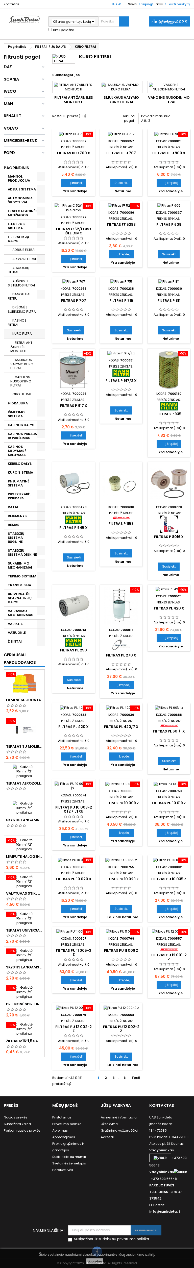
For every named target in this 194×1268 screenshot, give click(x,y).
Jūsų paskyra (116, 1105)
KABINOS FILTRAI (17, 322)
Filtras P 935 (169, 414)
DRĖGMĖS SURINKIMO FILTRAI (22, 309)
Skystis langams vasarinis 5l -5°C (24, 967)
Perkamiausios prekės (22, 1130)
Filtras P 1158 (121, 523)
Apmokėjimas (63, 1137)
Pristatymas (61, 1117)
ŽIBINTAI (15, 641)
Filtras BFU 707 (121, 153)
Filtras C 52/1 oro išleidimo (73, 231)
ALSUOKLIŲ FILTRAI (18, 270)
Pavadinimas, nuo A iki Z (156, 119)
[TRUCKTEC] (121, 645)
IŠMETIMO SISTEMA (16, 414)
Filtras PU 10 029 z (121, 879)
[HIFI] (121, 518)
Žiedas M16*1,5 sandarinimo (24, 1041)
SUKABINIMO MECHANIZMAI (20, 565)
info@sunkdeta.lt (164, 1211)
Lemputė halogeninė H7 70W (24, 857)
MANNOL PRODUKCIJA (19, 178)
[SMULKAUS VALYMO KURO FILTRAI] (121, 87)
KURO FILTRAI (22, 333)
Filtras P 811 (169, 300)
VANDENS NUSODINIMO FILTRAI (20, 381)
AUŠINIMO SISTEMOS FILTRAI (21, 283)
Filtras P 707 (73, 300)
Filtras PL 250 (73, 650)
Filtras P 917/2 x (121, 380)
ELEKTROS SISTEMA (16, 226)
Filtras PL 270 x (121, 655)
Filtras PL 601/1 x (169, 731)
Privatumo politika (67, 1123)
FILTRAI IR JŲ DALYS (18, 238)
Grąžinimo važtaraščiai (119, 1130)
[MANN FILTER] (121, 373)
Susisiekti (121, 183)
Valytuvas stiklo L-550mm (24, 893)
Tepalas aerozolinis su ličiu (24, 783)
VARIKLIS (15, 623)
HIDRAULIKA (18, 403)
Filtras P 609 (168, 224)
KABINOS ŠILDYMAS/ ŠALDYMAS (17, 450)
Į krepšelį (73, 183)
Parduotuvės (62, 1169)
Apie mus (60, 1130)
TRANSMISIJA (19, 585)
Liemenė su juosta (23, 700)
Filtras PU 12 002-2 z (73, 1028)
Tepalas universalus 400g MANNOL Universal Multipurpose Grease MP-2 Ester (24, 930)
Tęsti (138, 1077)
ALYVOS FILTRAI (24, 258)
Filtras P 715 (121, 300)
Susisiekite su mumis (69, 1156)
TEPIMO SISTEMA (22, 576)
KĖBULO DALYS (20, 463)
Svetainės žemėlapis (69, 1163)
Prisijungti (146, 4)
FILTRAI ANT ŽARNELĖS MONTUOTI (21, 346)
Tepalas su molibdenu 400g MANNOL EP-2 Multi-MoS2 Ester (24, 746)
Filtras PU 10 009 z (121, 803)
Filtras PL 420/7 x (121, 726)
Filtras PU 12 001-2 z (169, 957)
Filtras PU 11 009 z (121, 950)
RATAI (13, 507)
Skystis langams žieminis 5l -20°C (24, 820)
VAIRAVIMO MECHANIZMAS (20, 612)
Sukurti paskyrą (177, 4)
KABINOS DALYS (21, 425)
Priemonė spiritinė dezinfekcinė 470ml (24, 1004)
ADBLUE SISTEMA (22, 189)
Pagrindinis (16, 168)
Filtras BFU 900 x (168, 153)
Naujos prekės (15, 1117)
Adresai (107, 1137)
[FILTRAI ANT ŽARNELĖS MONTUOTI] (73, 87)
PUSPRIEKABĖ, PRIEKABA (19, 496)
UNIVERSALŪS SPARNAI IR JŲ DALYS (20, 598)
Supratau (94, 1261)
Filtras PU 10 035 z (168, 879)
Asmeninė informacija (119, 1117)
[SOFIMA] (169, 524)
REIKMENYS (17, 516)
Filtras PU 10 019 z (169, 803)
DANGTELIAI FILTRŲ (19, 296)
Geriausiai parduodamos (20, 658)
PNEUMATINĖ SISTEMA (18, 483)
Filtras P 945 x (73, 527)
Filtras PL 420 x (169, 608)
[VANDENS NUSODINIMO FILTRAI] (169, 87)
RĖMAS (13, 524)
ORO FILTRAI (21, 394)
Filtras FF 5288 (121, 224)
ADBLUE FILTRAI (23, 249)
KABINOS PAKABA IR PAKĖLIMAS (22, 435)
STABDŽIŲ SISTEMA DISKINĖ (22, 552)
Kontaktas (11, 4)
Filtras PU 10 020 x (73, 879)
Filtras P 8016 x (169, 536)
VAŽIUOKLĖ (17, 632)
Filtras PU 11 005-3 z (73, 952)
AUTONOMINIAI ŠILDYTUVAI (21, 200)
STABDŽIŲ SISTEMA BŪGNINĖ (16, 537)
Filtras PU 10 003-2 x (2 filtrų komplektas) (73, 811)
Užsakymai (109, 1123)
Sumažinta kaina (17, 1123)
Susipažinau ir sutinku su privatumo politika (111, 1239)
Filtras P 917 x (73, 405)
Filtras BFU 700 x (73, 153)
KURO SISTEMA (20, 472)
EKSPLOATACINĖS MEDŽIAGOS (23, 213)
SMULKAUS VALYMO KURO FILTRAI (21, 364)
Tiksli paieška (63, 30)
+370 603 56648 (164, 1178)
